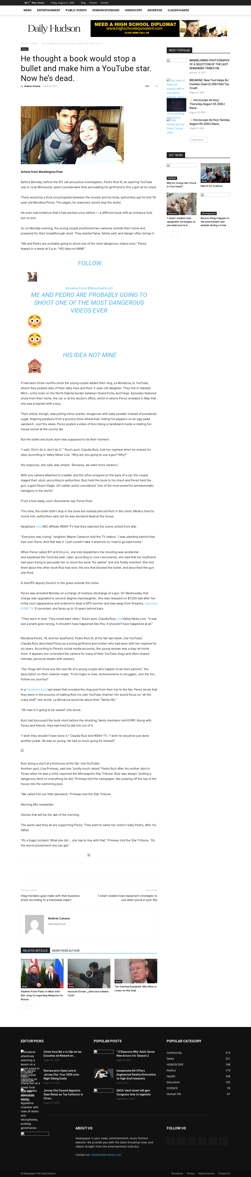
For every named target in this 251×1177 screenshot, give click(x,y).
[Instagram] (201, 3)
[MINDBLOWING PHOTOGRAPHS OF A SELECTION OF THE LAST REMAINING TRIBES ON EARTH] (176, 63)
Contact (104, 2)
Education (172, 213)
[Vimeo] (214, 3)
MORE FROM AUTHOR (66, 950)
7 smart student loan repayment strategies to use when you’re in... (181, 222)
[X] (208, 3)
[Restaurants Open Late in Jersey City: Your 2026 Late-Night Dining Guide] (30, 1085)
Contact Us (224, 1173)
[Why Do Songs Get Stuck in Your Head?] (181, 171)
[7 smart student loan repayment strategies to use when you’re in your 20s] (181, 204)
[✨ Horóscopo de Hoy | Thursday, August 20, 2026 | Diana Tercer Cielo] (176, 105)
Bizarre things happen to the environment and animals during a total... (215, 222)
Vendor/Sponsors (105, 10)
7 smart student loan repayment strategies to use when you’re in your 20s (127, 898)
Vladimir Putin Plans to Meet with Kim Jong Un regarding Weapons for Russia (42, 995)
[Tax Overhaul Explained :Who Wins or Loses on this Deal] (136, 971)
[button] (225, 10)
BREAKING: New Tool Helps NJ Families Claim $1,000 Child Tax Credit (209, 84)
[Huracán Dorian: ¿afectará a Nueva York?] (89, 973)
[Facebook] (195, 3)
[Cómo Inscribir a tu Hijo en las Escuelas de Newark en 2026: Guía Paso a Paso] (30, 1066)
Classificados (178, 10)
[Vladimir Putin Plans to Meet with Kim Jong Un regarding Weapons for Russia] (42, 973)
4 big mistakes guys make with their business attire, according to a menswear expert (50, 898)
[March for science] (215, 173)
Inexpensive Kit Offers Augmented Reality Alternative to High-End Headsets (136, 1074)
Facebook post (36, 689)
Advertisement (206, 1173)
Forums (93, 2)
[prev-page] (23, 1007)
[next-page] (29, 1007)
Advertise (154, 10)
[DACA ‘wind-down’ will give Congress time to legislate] (103, 1092)
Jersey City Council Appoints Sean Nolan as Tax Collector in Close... (63, 1094)
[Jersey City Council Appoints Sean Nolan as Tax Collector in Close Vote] (30, 1109)
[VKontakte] (221, 3)
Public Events (76, 10)
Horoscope (133, 10)
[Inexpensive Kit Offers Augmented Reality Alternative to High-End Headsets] (103, 1073)
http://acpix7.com (57, 924)
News (28, 10)
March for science (211, 185)
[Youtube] (227, 3)
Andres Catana (32, 86)
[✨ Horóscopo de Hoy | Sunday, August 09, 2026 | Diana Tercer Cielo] (176, 126)
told (38, 526)
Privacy (191, 1173)
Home (24, 43)
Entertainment (48, 10)
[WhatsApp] (66, 95)
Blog (83, 2)
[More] (76, 95)
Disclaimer (177, 1173)
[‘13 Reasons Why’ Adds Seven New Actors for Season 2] (103, 1055)
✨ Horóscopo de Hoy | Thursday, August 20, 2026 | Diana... (207, 104)
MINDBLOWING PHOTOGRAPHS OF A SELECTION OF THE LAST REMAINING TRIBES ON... (209, 64)
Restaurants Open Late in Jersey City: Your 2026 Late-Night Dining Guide (62, 1074)
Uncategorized (209, 213)
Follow (89, 263)
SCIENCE (172, 178)
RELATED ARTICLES (35, 950)
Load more (197, 139)
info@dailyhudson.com (106, 1155)
